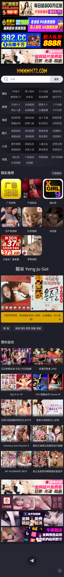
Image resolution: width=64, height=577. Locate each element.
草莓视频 (43, 157)
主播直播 (43, 110)
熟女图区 (43, 136)
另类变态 (57, 123)
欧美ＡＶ (43, 104)
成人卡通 (43, 117)
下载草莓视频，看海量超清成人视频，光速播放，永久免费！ (32, 317)
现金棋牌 (43, 96)
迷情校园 (16, 149)
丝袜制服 (29, 110)
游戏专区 (57, 91)
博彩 (4, 93)
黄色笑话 (43, 149)
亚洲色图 (29, 130)
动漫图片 (57, 130)
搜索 (56, 79)
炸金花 (29, 96)
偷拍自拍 (29, 117)
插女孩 (15, 157)
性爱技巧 (57, 149)
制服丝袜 (16, 123)
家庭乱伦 (29, 143)
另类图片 (57, 136)
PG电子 (16, 91)
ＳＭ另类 (57, 110)
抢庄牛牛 (57, 96)
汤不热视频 (57, 157)
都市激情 (16, 143)
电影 (4, 120)
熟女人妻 (16, 110)
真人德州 (29, 91)
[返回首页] (59, 570)
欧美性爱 (57, 117)
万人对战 (43, 91)
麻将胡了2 (16, 96)
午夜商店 (29, 157)
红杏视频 (16, 162)
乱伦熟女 (43, 123)
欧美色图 (43, 130)
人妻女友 (43, 143)
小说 (4, 146)
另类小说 (29, 149)
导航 (4, 159)
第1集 (6, 328)
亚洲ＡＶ (16, 104)
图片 (4, 133)
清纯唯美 (29, 136)
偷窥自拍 (16, 130)
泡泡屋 (29, 162)
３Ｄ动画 (57, 104)
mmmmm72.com (32, 71)
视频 (4, 107)
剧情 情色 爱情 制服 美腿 (28, 328)
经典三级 (29, 123)
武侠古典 (57, 143)
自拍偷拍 (29, 104)
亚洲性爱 (16, 117)
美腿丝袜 (16, 136)
